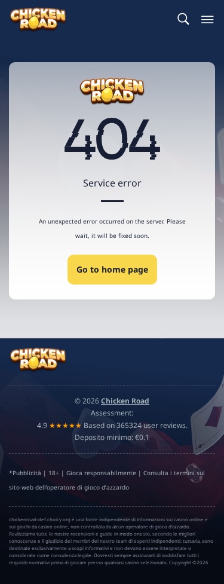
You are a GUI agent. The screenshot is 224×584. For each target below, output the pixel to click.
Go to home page (112, 269)
